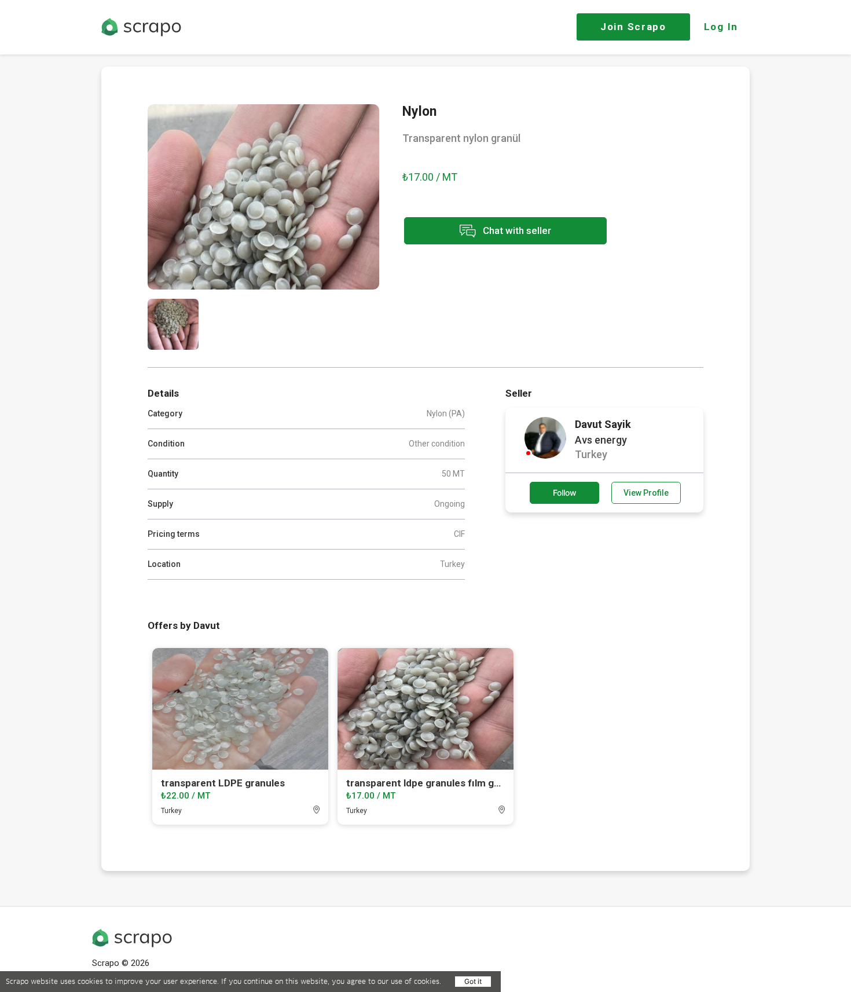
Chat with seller (515, 230)
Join (633, 26)
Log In (721, 26)
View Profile (646, 492)
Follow (565, 492)
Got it (473, 981)
